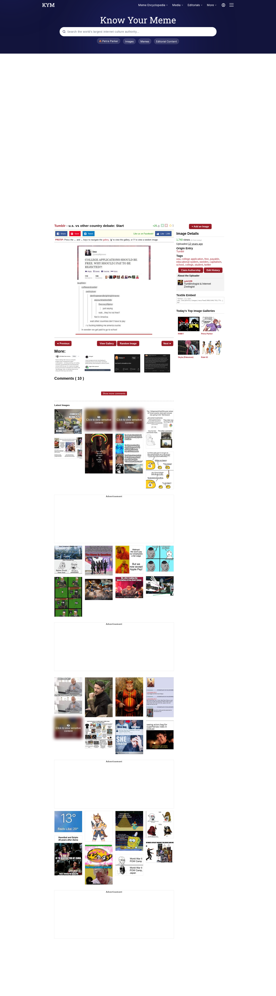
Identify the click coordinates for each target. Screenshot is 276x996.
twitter (207, 264)
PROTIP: (59, 240)
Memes (144, 41)
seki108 (188, 281)
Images (129, 41)
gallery (106, 240)
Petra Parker (207, 334)
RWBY (181, 334)
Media (176, 5)
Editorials (194, 5)
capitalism (215, 261)
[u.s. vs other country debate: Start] (114, 290)
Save (76, 234)
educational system (187, 261)
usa (178, 259)
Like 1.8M (164, 234)
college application (192, 259)
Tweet (89, 234)
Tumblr (59, 226)
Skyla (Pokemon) (185, 357)
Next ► (167, 343)
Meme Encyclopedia (151, 5)
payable (214, 259)
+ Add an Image (200, 226)
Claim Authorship (190, 270)
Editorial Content (166, 41)
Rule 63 (204, 357)
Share (62, 234)
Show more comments (114, 393)
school (180, 264)
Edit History (213, 270)
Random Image (128, 343)
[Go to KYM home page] (48, 6)
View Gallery (107, 343)
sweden (203, 261)
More (210, 5)
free (206, 259)
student (199, 264)
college (189, 264)
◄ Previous (63, 343)
